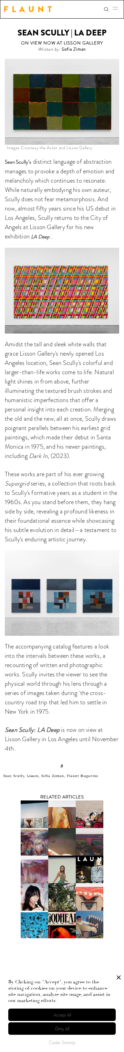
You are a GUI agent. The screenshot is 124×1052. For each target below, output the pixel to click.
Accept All (62, 1015)
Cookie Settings (62, 1042)
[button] (117, 9)
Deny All (62, 1028)
